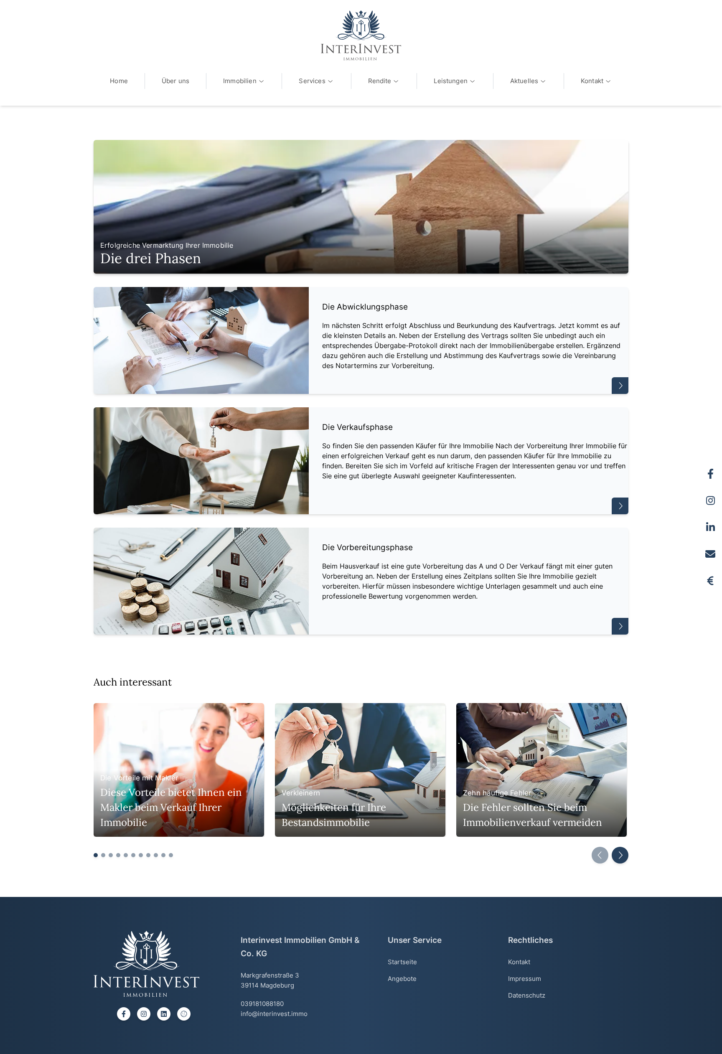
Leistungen (451, 81)
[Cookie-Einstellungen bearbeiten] (184, 1014)
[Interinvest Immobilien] (361, 35)
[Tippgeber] (710, 580)
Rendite (380, 81)
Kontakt (592, 81)
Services (312, 81)
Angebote (402, 979)
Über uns (175, 81)
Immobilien (240, 81)
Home (119, 81)
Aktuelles (524, 81)
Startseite (402, 962)
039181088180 (262, 1004)
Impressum (524, 979)
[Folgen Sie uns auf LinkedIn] (710, 527)
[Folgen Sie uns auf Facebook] (710, 473)
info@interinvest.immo (274, 1014)
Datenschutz (526, 995)
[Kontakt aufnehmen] (710, 554)
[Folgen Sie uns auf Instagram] (710, 500)
